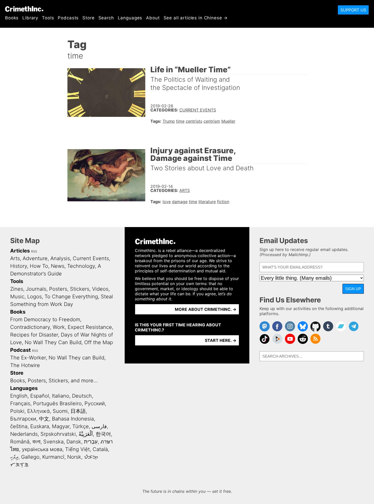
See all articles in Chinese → (196, 17)
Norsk (74, 457)
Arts (184, 190)
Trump (169, 121)
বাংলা (36, 442)
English (18, 396)
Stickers (79, 289)
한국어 (103, 434)
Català (100, 449)
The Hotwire (25, 365)
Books (12, 17)
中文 (44, 419)
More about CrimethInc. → (205, 309)
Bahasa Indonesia (73, 419)
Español (39, 396)
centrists (194, 121)
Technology (81, 266)
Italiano (60, 396)
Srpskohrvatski (58, 434)
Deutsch (82, 396)
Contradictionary (30, 327)
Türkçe (80, 426)
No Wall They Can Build (53, 342)
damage (180, 201)
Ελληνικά (38, 411)
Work (59, 327)
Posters (58, 289)
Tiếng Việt (77, 449)
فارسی (99, 426)
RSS (34, 251)
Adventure (35, 258)
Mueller (228, 121)
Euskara (39, 426)
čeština (18, 426)
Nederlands (24, 434)
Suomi (60, 411)
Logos (34, 296)
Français (20, 403)
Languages (130, 17)
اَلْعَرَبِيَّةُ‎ (86, 434)
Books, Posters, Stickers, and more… (54, 380)
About (153, 17)
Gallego (30, 457)
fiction (223, 201)
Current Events (197, 110)
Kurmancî (53, 457)
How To (39, 266)
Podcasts (68, 17)
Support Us (353, 9)
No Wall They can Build (76, 358)
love (167, 201)
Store (88, 17)
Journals (36, 289)
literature (207, 201)
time (180, 121)
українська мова (42, 449)
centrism (212, 121)
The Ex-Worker (28, 358)
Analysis (60, 258)
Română (20, 442)
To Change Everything (71, 296)
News (57, 266)
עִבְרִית (91, 442)
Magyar (60, 426)
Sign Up (353, 289)
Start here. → (220, 340)
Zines (16, 289)
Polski (17, 411)
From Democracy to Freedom (45, 319)
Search (106, 17)
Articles (20, 251)
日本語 (78, 411)
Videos (100, 289)
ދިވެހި (14, 457)
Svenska (53, 442)
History (18, 266)
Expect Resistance (90, 327)
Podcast (20, 350)
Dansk (73, 442)
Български (23, 419)
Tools (48, 17)
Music (17, 296)
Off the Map (98, 342)
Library (30, 17)
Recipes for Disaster (34, 335)
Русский (94, 403)
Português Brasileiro (57, 403)
